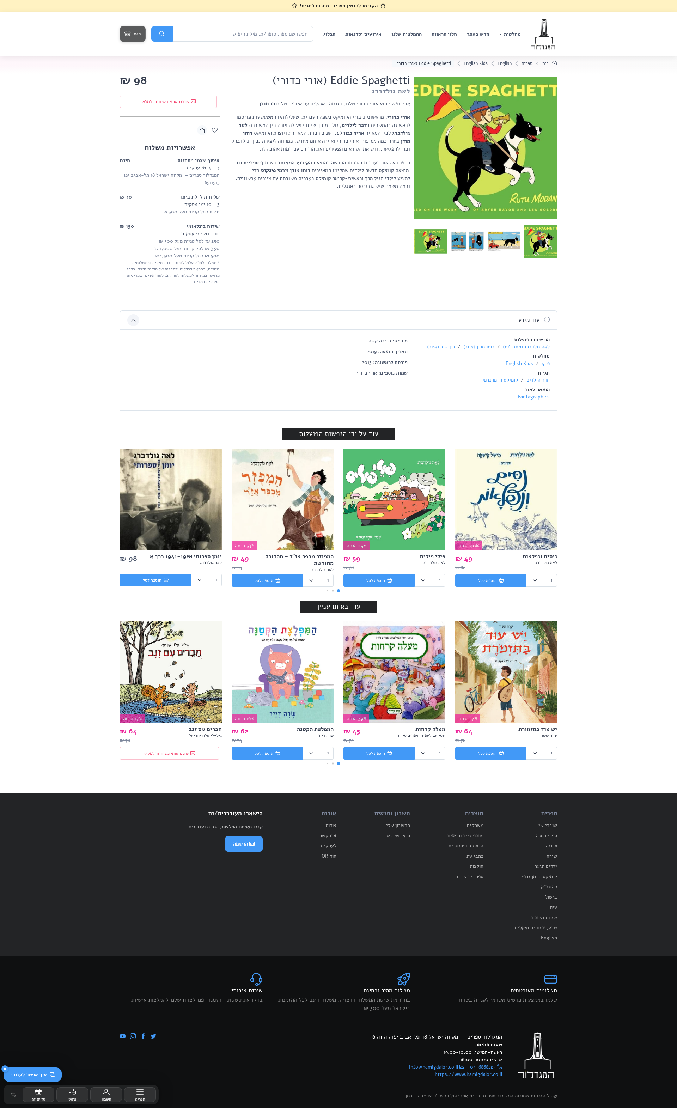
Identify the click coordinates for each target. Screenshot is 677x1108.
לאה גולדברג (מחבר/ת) (525, 346)
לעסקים (328, 845)
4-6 (545, 363)
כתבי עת (474, 856)
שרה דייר (326, 735)
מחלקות (512, 34)
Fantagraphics (534, 397)
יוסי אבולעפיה (433, 735)
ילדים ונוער (546, 866)
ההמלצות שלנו (406, 34)
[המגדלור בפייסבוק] (143, 1037)
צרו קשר (327, 835)
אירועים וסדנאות (363, 34)
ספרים (527, 63)
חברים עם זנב (205, 729)
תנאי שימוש (398, 835)
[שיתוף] (202, 130)
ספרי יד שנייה (469, 876)
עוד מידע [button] (529, 320)
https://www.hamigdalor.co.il (468, 1074)
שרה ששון (548, 735)
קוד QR (329, 856)
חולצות (476, 866)
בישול (551, 897)
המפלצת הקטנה (315, 729)
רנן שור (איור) (441, 346)
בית (546, 63)
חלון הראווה (444, 34)
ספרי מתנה (546, 835)
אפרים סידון (408, 735)
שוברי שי (547, 825)
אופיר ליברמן (418, 1095)
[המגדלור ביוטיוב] (123, 1037)
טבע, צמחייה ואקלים (536, 927)
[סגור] (4, 1068)
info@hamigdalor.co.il (433, 1067)
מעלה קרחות (430, 729)
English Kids (476, 63)
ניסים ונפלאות (540, 556)
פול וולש (448, 1095)
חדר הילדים (537, 380)
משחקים (475, 825)
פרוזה (551, 845)
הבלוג (329, 34)
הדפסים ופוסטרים (466, 845)
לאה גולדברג (391, 91)
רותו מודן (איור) (478, 346)
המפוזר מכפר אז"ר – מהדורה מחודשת (299, 560)
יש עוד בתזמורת (537, 729)
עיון (553, 907)
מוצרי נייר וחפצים (465, 835)
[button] (13, 1094)
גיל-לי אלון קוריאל (205, 735)
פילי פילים (432, 556)
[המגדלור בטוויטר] (153, 1037)
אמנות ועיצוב (544, 917)
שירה (552, 856)
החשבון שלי (398, 825)
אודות (330, 825)
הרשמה (240, 843)
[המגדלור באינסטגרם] (133, 1037)
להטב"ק (549, 886)
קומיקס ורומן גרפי (500, 380)
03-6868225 (483, 1067)
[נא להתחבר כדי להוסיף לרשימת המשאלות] (215, 130)
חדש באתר (478, 34)
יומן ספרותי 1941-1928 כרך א (186, 556)
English (505, 63)
